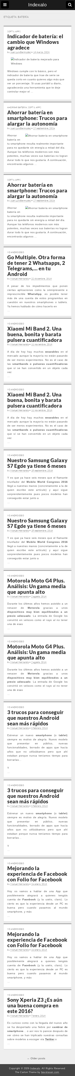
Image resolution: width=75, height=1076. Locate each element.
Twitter (49, 1039)
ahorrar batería (17, 107)
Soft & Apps (14, 31)
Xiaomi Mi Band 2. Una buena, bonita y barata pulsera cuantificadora (34, 334)
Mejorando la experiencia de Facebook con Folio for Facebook (37, 873)
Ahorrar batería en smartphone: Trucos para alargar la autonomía (37, 118)
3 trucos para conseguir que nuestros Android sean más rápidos (35, 717)
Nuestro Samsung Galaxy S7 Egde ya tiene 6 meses (37, 463)
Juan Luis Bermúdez (20, 52)
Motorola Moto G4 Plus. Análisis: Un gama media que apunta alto (36, 586)
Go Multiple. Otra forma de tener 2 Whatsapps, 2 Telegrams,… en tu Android (36, 265)
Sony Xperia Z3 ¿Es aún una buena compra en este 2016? (34, 1005)
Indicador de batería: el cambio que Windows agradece (35, 42)
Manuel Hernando (19, 278)
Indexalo (37, 4)
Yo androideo (15, 252)
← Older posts (36, 1058)
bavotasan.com (50, 1072)
